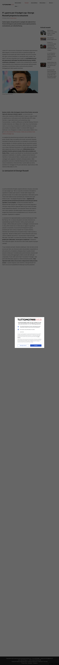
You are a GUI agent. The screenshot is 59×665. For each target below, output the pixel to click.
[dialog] (29, 332)
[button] (29, 332)
